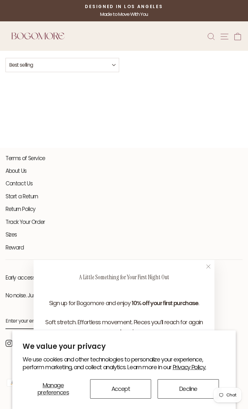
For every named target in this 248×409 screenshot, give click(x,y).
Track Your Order (25, 222)
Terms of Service (25, 158)
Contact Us (18, 183)
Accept (120, 389)
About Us (15, 171)
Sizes (11, 234)
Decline (188, 389)
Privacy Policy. (189, 367)
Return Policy (20, 209)
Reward (14, 247)
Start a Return (21, 196)
